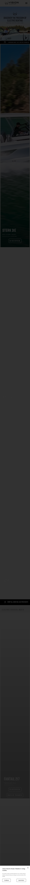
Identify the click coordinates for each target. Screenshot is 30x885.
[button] (27, 867)
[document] (15, 442)
